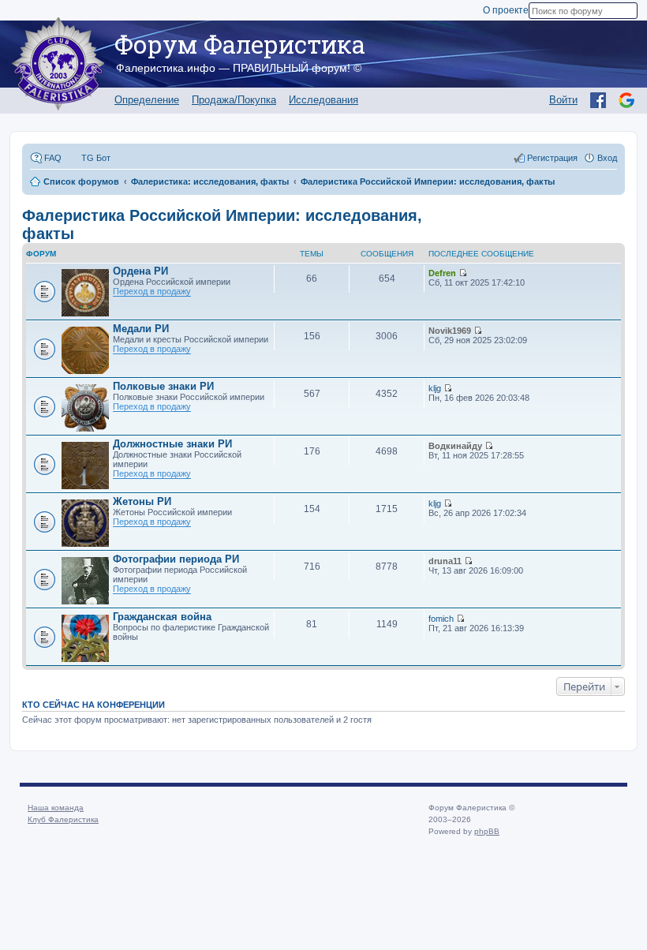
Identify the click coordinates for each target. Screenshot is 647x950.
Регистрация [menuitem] (552, 158)
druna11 (445, 561)
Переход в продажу (152, 291)
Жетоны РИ (142, 501)
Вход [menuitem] (607, 158)
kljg (434, 388)
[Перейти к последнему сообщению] (462, 273)
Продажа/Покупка (234, 100)
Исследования (323, 100)
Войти (563, 100)
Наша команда (56, 807)
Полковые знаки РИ (163, 386)
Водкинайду (455, 446)
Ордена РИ (140, 271)
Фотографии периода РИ (176, 559)
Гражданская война (162, 617)
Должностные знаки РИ (172, 444)
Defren (442, 273)
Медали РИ (141, 329)
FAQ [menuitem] (53, 158)
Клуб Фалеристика (63, 819)
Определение (146, 100)
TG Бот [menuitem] (95, 158)
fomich (441, 618)
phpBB (486, 831)
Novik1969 (449, 330)
